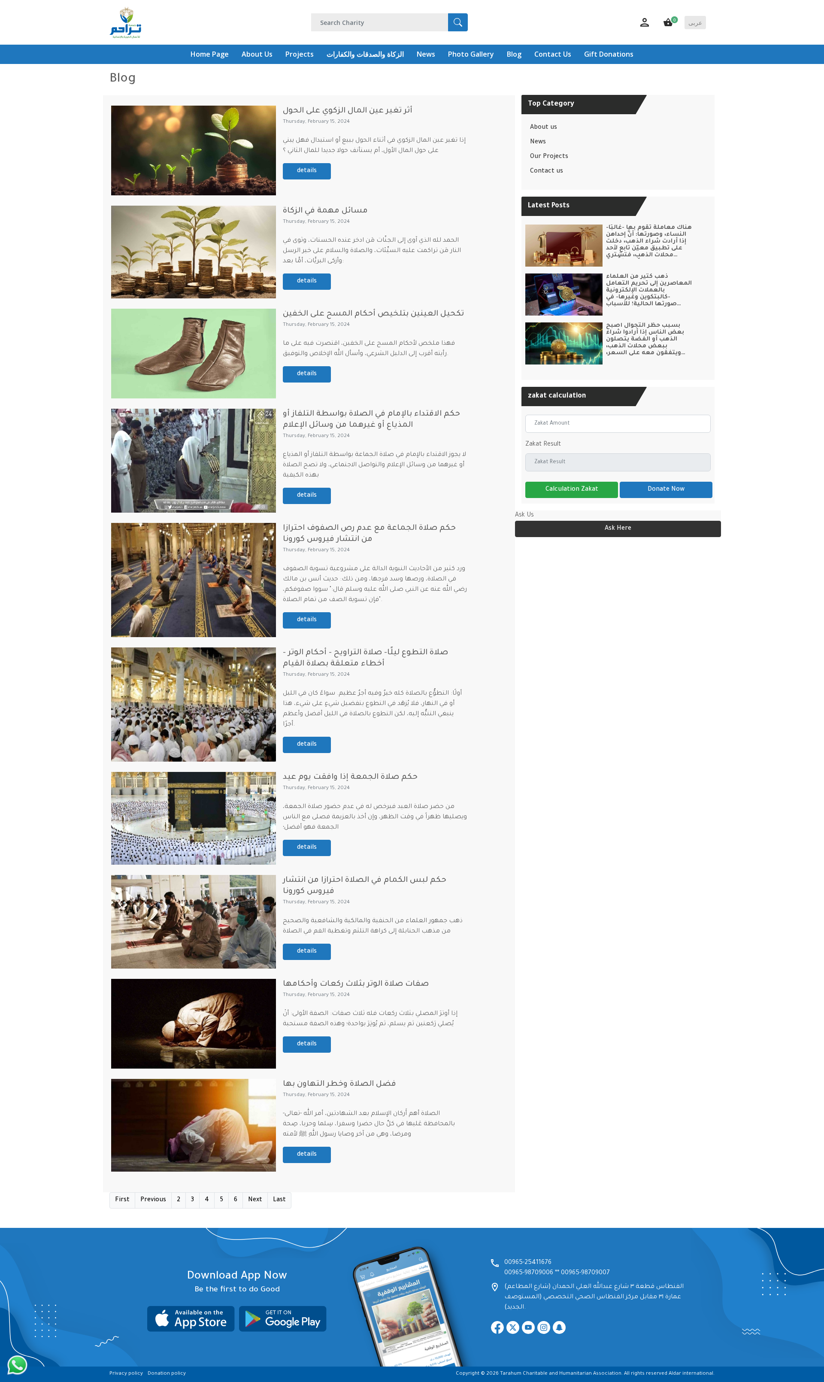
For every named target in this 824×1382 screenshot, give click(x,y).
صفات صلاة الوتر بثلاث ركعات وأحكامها (356, 984)
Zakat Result (543, 444)
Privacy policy (126, 1374)
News (538, 142)
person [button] (644, 22)
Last (279, 1200)
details (307, 171)
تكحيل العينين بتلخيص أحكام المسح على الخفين (373, 314)
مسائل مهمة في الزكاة (325, 211)
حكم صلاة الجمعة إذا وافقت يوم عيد (350, 777)
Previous (153, 1200)
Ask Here (618, 528)
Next (255, 1200)
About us (543, 128)
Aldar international (691, 1374)
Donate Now (666, 489)
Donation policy (167, 1374)
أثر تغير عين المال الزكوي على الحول (347, 111)
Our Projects (549, 157)
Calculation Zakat (571, 489)
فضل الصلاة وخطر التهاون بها (339, 1084)
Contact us (546, 171)
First (122, 1200)
